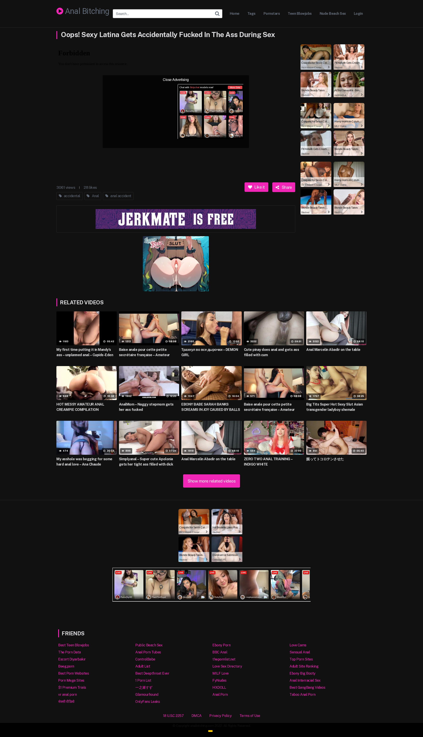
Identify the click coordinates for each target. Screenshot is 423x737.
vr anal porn (67, 694)
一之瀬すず (143, 687)
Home (234, 13)
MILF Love (220, 673)
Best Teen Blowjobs (73, 645)
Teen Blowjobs (300, 13)
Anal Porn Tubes (148, 652)
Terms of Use (249, 716)
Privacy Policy (220, 716)
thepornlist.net (224, 659)
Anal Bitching (86, 11)
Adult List (142, 666)
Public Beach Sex (148, 645)
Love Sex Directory (227, 666)
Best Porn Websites (73, 673)
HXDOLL (219, 687)
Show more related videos (211, 481)
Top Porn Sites (301, 659)
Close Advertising (176, 79)
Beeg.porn (66, 666)
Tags (251, 13)
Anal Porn (220, 694)
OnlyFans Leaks (147, 702)
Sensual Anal (299, 652)
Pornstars (271, 13)
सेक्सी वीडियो (66, 702)
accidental (71, 196)
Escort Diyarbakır (72, 659)
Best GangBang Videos (307, 687)
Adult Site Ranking (303, 666)
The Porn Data (69, 652)
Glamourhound (146, 694)
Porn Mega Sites (71, 680)
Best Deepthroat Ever (152, 673)
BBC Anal (219, 652)
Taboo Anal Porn (302, 694)
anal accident (120, 196)
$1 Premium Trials (72, 687)
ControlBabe (145, 659)
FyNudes (219, 680)
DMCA (196, 716)
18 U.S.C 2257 (173, 716)
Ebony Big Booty (302, 673)
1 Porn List (143, 680)
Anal (95, 196)
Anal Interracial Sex (304, 680)
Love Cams (297, 645)
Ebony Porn (221, 645)
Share (286, 187)
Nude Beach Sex (333, 13)
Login (358, 13)
